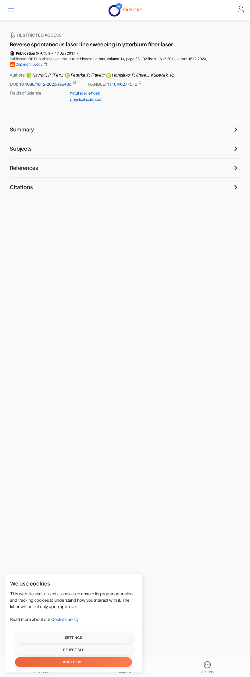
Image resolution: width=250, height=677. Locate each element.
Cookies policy (65, 619)
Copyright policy (29, 64)
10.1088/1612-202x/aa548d (46, 84)
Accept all (73, 662)
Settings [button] (73, 638)
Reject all (73, 650)
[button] (10, 10)
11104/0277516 (122, 84)
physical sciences (86, 99)
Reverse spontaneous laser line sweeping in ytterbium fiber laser (91, 44)
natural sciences (85, 93)
